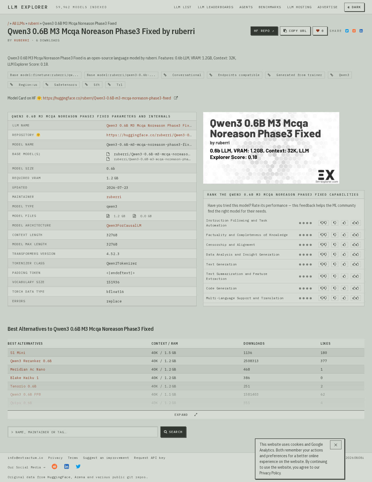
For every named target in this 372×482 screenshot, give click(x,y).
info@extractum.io (25, 458)
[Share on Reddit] (354, 31)
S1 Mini (18, 352)
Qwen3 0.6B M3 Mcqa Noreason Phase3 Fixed (150, 125)
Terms (73, 458)
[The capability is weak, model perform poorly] (324, 223)
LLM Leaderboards (215, 7)
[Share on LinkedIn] (361, 31)
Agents (246, 7)
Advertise (328, 7)
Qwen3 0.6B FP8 (25, 394)
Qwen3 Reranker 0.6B (31, 361)
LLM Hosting (299, 7)
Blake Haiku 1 (24, 377)
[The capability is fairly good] (344, 223)
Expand (184, 415)
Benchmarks (270, 7)
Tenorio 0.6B (23, 386)
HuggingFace (59, 477)
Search (175, 432)
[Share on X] (347, 31)
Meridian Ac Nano (27, 369)
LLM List (183, 7)
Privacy (55, 458)
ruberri (33, 23)
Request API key (149, 458)
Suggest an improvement (106, 458)
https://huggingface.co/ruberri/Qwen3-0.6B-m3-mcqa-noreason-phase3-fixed (107, 98)
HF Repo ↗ (264, 31)
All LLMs (18, 23)
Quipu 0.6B (21, 403)
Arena (80, 477)
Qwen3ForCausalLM (123, 225)
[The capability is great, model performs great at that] (356, 223)
